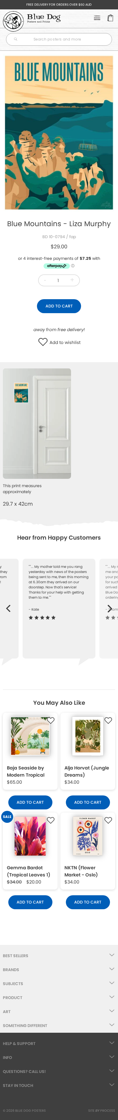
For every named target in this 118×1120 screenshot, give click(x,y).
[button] (44, 342)
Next (110, 606)
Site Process (101, 1110)
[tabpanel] (59, 133)
